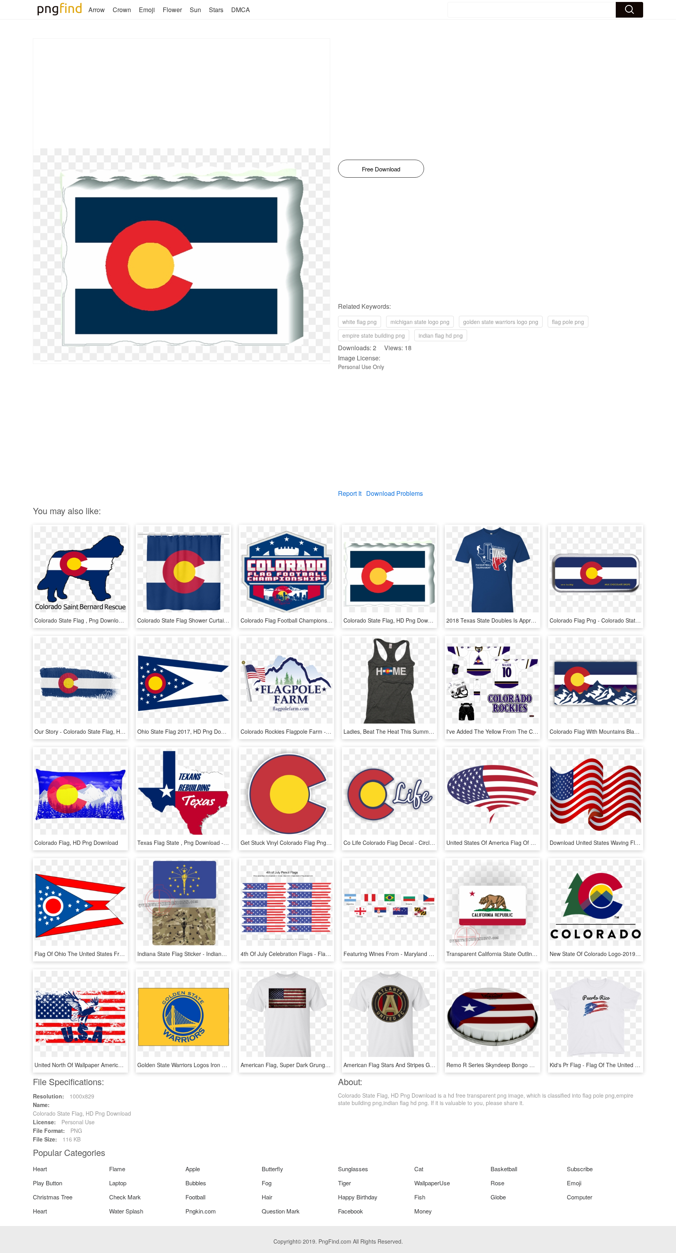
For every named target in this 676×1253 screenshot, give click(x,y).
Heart (40, 1169)
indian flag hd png (441, 335)
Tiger (344, 1183)
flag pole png (568, 322)
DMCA (240, 9)
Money (423, 1211)
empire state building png (373, 335)
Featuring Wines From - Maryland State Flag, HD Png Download (423, 954)
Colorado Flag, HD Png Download (76, 842)
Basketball (504, 1169)
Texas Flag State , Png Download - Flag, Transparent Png (208, 842)
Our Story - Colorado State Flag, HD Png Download (98, 731)
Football (195, 1197)
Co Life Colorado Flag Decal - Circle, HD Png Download (412, 842)
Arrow (96, 9)
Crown (122, 9)
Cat (418, 1169)
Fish (419, 1197)
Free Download (381, 169)
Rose (497, 1183)
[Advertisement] (181, 93)
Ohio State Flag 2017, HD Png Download (188, 731)
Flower (172, 9)
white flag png (359, 322)
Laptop (117, 1183)
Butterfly (272, 1169)
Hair (267, 1197)
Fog (266, 1183)
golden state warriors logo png (500, 322)
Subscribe (580, 1169)
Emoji (147, 9)
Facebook (350, 1211)
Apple (192, 1169)
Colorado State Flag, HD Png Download (392, 620)
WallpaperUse (432, 1183)
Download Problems (394, 493)
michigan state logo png (419, 322)
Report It (349, 493)
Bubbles (195, 1183)
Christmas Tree (52, 1197)
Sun (195, 9)
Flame (117, 1169)
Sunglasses (353, 1169)
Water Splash (126, 1211)
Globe (498, 1197)
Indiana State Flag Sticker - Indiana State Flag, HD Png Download (218, 954)
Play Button (47, 1183)
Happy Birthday (358, 1197)
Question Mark (281, 1211)
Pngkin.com (200, 1211)
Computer (579, 1197)
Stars (216, 9)
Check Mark (125, 1197)
